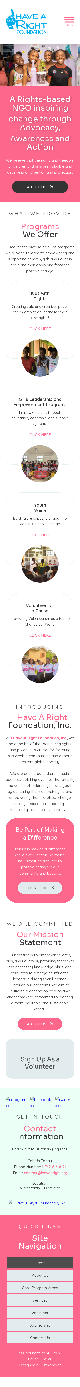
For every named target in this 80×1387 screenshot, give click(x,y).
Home (40, 1262)
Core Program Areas (40, 1287)
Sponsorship (40, 1325)
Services (40, 1300)
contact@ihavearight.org (45, 1172)
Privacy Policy (40, 1359)
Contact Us (40, 1337)
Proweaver (51, 1365)
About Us (40, 186)
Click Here (40, 328)
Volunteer (40, 1312)
